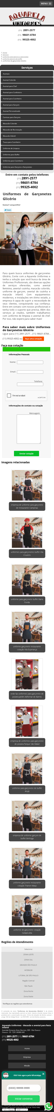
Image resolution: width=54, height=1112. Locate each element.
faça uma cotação (33, 338)
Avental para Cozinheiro (12, 98)
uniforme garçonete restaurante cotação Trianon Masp (27, 884)
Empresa (27, 1057)
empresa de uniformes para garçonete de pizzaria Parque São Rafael (27, 742)
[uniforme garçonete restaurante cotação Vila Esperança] (27, 626)
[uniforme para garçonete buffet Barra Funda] (27, 579)
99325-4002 (29, 39)
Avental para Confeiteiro (12, 92)
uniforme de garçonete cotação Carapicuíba (27, 931)
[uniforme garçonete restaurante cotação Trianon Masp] (27, 862)
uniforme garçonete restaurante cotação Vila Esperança (27, 648)
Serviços (27, 67)
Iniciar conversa (23, 1098)
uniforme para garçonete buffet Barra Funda (27, 601)
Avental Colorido (9, 80)
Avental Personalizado (11, 111)
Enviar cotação (27, 453)
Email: (13, 371)
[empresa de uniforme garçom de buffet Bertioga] (27, 815)
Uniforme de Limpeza (11, 148)
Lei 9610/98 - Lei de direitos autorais (33, 1017)
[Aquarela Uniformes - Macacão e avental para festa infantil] (27, 15)
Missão (27, 1065)
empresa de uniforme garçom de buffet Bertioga (27, 837)
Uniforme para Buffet (11, 154)
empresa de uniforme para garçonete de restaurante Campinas (27, 506)
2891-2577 (29, 30)
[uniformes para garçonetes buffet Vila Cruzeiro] (27, 531)
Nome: (13, 362)
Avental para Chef (10, 86)
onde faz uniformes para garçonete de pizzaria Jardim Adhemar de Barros (27, 695)
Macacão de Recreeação (12, 130)
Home (27, 1048)
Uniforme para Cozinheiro (13, 161)
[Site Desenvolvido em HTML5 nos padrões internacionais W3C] (22, 1110)
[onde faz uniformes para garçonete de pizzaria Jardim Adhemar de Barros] (27, 673)
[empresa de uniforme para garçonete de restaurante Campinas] (27, 484)
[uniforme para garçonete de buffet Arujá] (27, 768)
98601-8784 (29, 34)
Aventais (6, 74)
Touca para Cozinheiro (11, 142)
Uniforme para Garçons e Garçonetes (17, 167)
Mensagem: (35, 413)
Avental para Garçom (11, 105)
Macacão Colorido (10, 123)
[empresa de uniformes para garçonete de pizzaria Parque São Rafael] (27, 720)
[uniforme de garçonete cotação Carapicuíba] (27, 909)
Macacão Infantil (9, 136)
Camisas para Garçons (11, 117)
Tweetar (8, 210)
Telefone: (38, 381)
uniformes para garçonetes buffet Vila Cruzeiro (27, 553)
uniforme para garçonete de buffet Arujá (27, 789)
